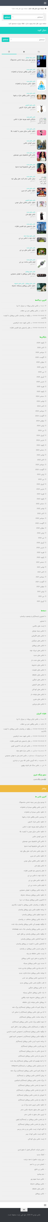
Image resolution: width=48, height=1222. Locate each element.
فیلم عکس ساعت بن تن (27, 262)
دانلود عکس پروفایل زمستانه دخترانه (23, 286)
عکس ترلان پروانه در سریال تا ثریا (27, 306)
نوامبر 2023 (40, 455)
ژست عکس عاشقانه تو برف (35, 953)
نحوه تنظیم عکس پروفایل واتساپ (33, 914)
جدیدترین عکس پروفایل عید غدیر (33, 978)
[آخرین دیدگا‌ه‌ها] (38, 52)
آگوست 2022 (39, 523)
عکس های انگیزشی (38, 636)
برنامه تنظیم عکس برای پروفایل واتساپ (31, 909)
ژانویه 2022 (40, 557)
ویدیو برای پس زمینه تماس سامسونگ (22, 60)
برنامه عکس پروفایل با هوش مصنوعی (23, 274)
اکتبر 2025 (40, 347)
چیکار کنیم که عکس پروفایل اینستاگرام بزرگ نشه (28, 1007)
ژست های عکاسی (38, 626)
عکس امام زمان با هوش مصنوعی (16, 755)
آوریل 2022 (40, 542)
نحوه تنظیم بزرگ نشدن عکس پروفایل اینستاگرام (28, 1022)
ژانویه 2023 (40, 499)
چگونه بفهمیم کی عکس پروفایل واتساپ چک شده (28, 924)
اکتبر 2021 (41, 572)
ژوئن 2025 (40, 367)
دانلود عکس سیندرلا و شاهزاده (25, 83)
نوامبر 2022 (40, 508)
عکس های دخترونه (19, 283)
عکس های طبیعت (38, 670)
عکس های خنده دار (37, 660)
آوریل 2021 (40, 601)
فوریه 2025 (40, 386)
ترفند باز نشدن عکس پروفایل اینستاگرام (31, 1100)
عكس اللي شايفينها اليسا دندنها (25, 167)
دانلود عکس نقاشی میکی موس (25, 202)
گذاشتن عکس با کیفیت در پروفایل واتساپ (30, 944)
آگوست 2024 (39, 416)
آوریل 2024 (40, 435)
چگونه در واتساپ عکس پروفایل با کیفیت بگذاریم (24, 316)
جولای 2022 (40, 528)
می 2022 (41, 538)
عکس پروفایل (39, 1193)
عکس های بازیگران (38, 641)
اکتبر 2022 (40, 513)
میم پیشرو (40, 1174)
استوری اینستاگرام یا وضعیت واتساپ (32, 616)
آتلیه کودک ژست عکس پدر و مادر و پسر (30, 1129)
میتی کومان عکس (29, 143)
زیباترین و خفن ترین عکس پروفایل (32, 958)
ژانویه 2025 (40, 391)
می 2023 (41, 479)
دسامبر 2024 (40, 396)
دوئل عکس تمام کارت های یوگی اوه (23, 179)
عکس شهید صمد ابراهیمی (21, 323)
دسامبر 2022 (40, 504)
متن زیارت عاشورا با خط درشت (34, 1159)
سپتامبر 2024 (40, 411)
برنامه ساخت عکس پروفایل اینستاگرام (32, 1017)
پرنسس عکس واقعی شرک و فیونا (24, 95)
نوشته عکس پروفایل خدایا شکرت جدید (31, 973)
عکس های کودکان (38, 689)
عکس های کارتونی (30, 105)
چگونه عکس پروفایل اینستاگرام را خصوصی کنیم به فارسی (25, 1031)
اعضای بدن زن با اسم (37, 1164)
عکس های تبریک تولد (29, 236)
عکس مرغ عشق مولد (23, 751)
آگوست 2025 (39, 357)
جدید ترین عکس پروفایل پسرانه (33, 963)
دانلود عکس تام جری (28, 190)
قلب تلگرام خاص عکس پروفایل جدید (32, 983)
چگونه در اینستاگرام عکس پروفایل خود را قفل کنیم (27, 1027)
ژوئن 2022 (40, 533)
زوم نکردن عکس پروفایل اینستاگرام (32, 1046)
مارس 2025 (40, 382)
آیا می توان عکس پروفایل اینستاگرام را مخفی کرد (28, 1012)
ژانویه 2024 (40, 445)
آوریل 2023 (40, 484)
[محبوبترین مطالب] (24, 52)
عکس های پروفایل (30, 272)
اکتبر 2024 (40, 406)
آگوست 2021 (40, 582)
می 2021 (41, 596)
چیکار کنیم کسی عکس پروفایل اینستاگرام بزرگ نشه (27, 1071)
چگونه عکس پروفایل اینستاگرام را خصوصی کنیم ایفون (26, 1036)
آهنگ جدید (40, 1154)
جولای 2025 (40, 362)
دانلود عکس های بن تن (27, 250)
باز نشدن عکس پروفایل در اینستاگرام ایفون (30, 1119)
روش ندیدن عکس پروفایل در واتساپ (32, 949)
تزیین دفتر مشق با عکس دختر (34, 1114)
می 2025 (41, 372)
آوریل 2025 (40, 377)
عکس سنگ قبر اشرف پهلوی (30, 765)
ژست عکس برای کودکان (36, 1139)
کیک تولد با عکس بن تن (27, 238)
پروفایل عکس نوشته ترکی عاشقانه (33, 1002)
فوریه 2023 (40, 494)
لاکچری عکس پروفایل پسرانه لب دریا (32, 900)
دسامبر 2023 (40, 450)
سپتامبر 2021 (40, 577)
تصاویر (42, 621)
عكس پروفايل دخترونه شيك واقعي (32, 997)
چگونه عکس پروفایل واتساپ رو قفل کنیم (30, 934)
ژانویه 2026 (40, 343)
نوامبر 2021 (40, 567)
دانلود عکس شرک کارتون (27, 107)
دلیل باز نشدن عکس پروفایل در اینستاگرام (30, 1090)
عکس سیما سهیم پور (37, 1179)
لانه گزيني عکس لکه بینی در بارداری (24, 760)
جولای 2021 (40, 586)
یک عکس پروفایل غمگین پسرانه (33, 992)
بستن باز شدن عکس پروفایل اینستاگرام (31, 1056)
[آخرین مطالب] (9, 52)
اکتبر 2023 (40, 460)
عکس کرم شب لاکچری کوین (20, 746)
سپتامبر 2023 (40, 464)
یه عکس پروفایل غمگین (36, 988)
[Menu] (45, 3)
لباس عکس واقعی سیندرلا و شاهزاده (23, 72)
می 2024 (41, 430)
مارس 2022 (40, 547)
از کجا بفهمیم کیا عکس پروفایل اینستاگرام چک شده (27, 1061)
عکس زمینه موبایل (30, 58)
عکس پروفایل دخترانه (37, 1184)
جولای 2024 (40, 421)
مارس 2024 (40, 440)
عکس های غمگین (38, 680)
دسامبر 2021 (40, 562)
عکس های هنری (38, 699)
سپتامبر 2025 (40, 352)
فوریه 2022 (40, 552)
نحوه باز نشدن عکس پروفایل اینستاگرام (31, 1085)
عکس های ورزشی (38, 704)
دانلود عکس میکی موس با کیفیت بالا (23, 131)
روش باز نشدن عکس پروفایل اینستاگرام (31, 1124)
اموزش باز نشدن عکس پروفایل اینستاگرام (30, 1095)
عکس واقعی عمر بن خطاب (29, 311)
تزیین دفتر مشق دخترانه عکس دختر (32, 1110)
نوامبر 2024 (40, 401)
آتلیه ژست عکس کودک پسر (35, 1134)
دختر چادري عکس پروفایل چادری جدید (31, 968)
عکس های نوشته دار (37, 694)
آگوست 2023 (39, 469)
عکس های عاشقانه (38, 675)
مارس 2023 (40, 489)
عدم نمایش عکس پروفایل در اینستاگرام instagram (28, 1066)
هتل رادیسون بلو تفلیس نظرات (25, 226)
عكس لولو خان (30, 214)
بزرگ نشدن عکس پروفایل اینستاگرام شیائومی (29, 1080)
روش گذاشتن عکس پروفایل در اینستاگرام (30, 1075)
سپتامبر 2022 (40, 518)
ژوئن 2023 (40, 474)
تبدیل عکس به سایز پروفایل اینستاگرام (31, 1051)
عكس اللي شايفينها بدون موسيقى (24, 155)
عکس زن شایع (39, 1169)
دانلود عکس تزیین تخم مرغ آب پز (33, 1105)
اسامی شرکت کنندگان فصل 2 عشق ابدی (31, 1150)
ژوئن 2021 (40, 591)
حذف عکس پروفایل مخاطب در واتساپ (31, 919)
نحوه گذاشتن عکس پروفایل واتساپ (32, 939)
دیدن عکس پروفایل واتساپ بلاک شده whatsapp (28, 929)
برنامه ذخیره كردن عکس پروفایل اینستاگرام (30, 1041)
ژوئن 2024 (40, 425)
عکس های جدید (31, 69)
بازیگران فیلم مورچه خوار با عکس (24, 119)
